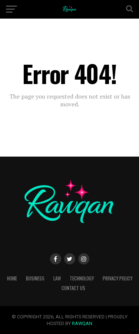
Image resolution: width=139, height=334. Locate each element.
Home (12, 278)
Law (57, 278)
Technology (82, 278)
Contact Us (73, 288)
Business (35, 278)
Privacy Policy (117, 278)
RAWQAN (82, 323)
